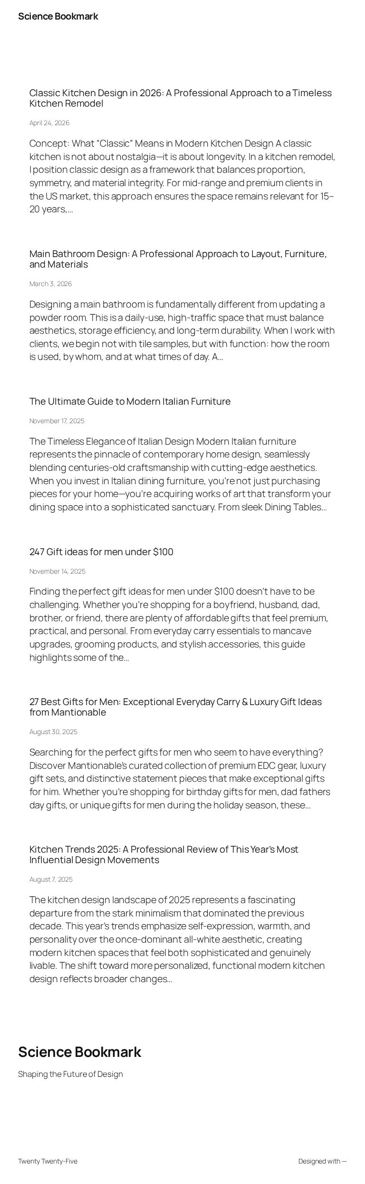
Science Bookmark (58, 16)
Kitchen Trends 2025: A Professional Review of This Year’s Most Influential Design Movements (164, 854)
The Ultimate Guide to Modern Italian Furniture (130, 401)
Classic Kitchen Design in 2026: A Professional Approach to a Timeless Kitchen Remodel (180, 98)
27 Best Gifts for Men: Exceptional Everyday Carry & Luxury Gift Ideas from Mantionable (175, 706)
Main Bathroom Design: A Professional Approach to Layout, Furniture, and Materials (178, 259)
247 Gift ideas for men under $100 (101, 552)
